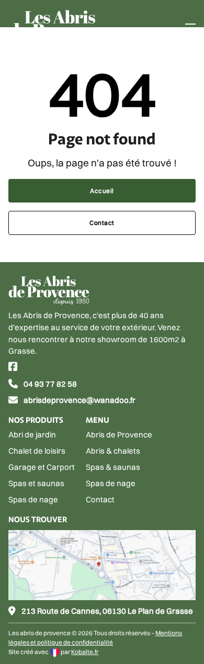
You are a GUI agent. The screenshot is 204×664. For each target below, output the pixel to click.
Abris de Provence (119, 435)
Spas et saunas (36, 483)
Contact (102, 223)
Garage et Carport (41, 467)
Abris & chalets (113, 451)
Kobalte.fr (84, 652)
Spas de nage (33, 499)
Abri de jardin (32, 435)
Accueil (102, 191)
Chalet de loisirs (36, 451)
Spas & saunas (113, 467)
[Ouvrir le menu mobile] (190, 28)
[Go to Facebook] (13, 368)
